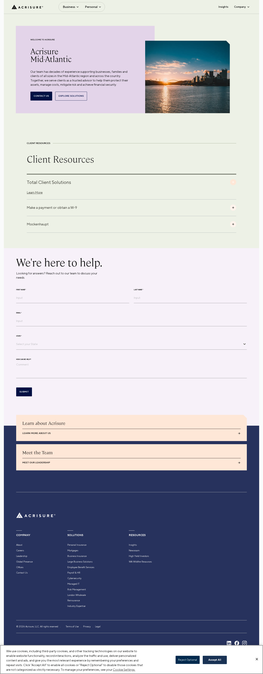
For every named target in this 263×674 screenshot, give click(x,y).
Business (69, 7)
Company (240, 6)
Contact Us (22, 572)
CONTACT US (41, 96)
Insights (223, 6)
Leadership (21, 556)
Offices (19, 567)
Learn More (35, 192)
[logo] (27, 7)
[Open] (244, 344)
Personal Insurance (76, 545)
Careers (20, 550)
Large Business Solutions (79, 561)
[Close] (257, 659)
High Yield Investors (139, 556)
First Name (21, 289)
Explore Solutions (71, 96)
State (19, 336)
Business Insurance (77, 556)
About (19, 545)
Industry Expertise (76, 606)
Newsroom (134, 550)
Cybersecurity (74, 578)
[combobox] (128, 344)
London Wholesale (76, 595)
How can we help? (23, 359)
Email (19, 313)
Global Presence (24, 561)
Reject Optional (187, 659)
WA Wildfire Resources (140, 561)
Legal (98, 626)
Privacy (87, 626)
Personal (91, 7)
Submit (24, 391)
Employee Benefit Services (80, 567)
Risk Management (76, 589)
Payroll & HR (73, 572)
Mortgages (72, 550)
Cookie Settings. (124, 669)
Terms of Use (72, 626)
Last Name (138, 289)
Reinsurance (73, 600)
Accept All (214, 660)
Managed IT (73, 584)
